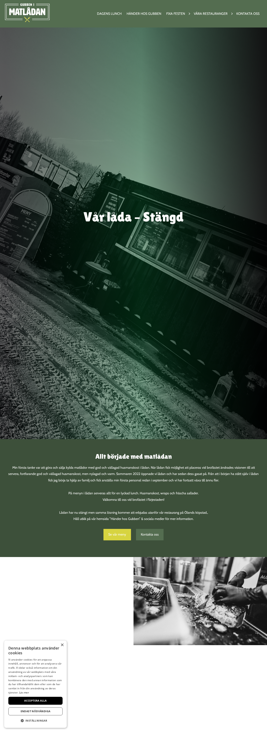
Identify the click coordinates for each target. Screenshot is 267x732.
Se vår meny (117, 534)
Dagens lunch (109, 14)
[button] (35, 721)
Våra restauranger (211, 14)
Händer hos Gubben (144, 14)
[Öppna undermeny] (189, 13)
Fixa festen (175, 14)
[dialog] (35, 684)
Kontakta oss (247, 14)
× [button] (62, 645)
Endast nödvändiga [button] (35, 711)
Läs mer (24, 692)
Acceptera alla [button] (35, 700)
